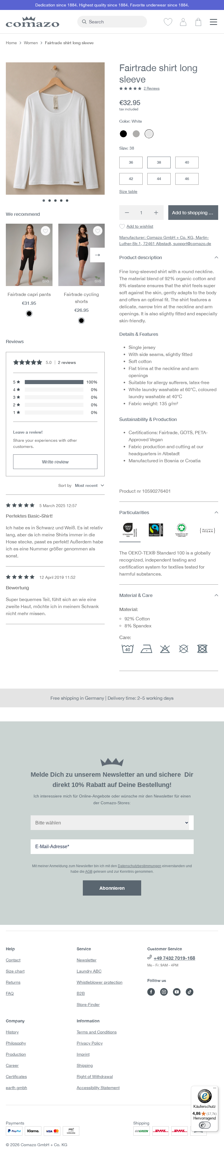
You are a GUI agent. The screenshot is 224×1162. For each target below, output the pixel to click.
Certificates (16, 1076)
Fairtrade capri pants (29, 294)
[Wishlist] (168, 21)
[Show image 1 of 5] (44, 200)
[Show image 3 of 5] (55, 200)
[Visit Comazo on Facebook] (151, 992)
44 (159, 178)
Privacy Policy (90, 1043)
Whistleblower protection (100, 982)
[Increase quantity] (156, 212)
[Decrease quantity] (126, 212)
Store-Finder (88, 1004)
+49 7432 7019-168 (174, 958)
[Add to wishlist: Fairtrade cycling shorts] (97, 230)
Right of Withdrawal (95, 1076)
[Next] (97, 255)
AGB (88, 872)
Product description (140, 257)
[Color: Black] (29, 313)
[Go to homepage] (38, 21)
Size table (128, 191)
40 (187, 162)
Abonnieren (112, 888)
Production (16, 1054)
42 (131, 178)
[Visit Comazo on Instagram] (164, 992)
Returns (13, 982)
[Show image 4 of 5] (61, 200)
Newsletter (87, 960)
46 (187, 178)
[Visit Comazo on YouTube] (177, 992)
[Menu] (213, 21)
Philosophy (16, 1043)
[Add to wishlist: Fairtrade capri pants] (45, 230)
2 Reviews (152, 88)
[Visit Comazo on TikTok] (189, 992)
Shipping (85, 1065)
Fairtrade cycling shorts (81, 298)
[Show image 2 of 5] (49, 200)
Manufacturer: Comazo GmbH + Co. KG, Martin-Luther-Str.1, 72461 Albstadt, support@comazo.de (165, 240)
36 (131, 162)
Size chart (15, 971)
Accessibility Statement (98, 1087)
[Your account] (183, 21)
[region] (55, 132)
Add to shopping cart (194, 212)
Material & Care (136, 595)
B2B (81, 993)
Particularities (134, 512)
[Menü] (214, 1089)
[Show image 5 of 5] (67, 200)
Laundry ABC (89, 971)
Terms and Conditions (97, 1032)
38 (159, 162)
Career (12, 1065)
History (12, 1032)
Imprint (83, 1054)
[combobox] (115, 22)
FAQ (10, 993)
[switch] (205, 1125)
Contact (13, 960)
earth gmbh (16, 1087)
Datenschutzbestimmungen (139, 866)
